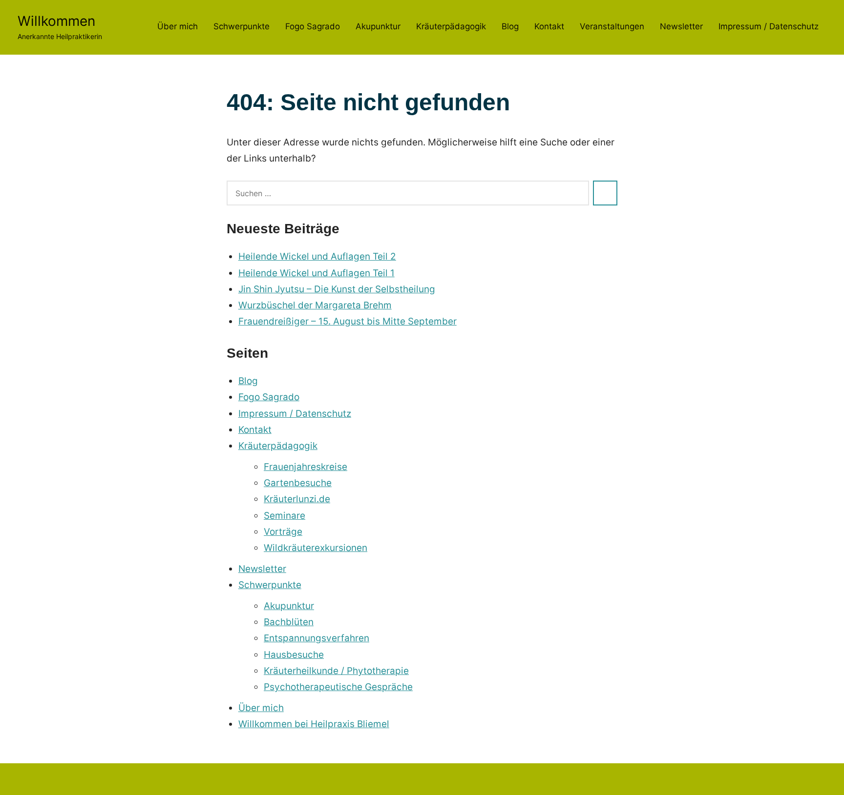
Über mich (177, 26)
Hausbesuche (294, 654)
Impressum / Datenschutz (768, 26)
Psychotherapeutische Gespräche (338, 687)
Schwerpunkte (241, 26)
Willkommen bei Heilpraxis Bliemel (313, 724)
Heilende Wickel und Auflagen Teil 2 (317, 256)
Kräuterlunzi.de (297, 499)
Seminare (284, 515)
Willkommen (56, 21)
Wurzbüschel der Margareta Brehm (315, 305)
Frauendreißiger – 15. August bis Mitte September (347, 321)
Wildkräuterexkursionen (315, 547)
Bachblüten (289, 622)
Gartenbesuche (298, 483)
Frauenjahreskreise (305, 466)
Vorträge (283, 531)
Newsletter (681, 26)
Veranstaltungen (612, 26)
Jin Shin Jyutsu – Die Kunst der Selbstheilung (336, 289)
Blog (510, 26)
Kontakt (549, 26)
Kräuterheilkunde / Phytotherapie (336, 670)
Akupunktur (378, 26)
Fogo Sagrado (312, 26)
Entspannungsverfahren (316, 638)
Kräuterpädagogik (451, 26)
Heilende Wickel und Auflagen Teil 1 (316, 273)
